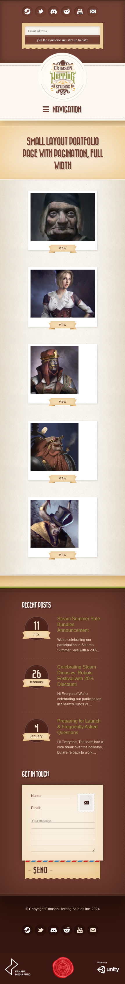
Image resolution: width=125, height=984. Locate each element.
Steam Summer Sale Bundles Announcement (78, 624)
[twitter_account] (40, 11)
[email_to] (93, 11)
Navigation (66, 110)
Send (40, 870)
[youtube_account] (79, 11)
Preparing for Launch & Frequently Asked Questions (79, 726)
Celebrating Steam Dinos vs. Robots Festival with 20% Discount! (76, 675)
